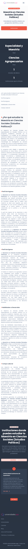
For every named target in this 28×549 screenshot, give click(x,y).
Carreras (3, 525)
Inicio (2, 519)
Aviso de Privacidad (6, 532)
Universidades (5, 522)
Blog (2, 528)
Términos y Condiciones (7, 535)
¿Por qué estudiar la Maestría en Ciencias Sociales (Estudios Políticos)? (12, 94)
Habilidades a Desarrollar (8, 104)
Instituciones (14, 28)
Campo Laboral (5, 108)
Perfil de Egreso (5, 101)
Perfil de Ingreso (5, 98)
